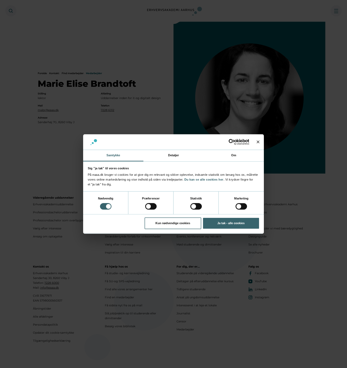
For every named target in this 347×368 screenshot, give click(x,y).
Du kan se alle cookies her (204, 179)
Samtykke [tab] (113, 155)
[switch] (151, 206)
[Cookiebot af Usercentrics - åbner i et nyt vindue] (231, 142)
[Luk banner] (258, 142)
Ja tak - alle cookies (231, 223)
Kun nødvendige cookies (172, 223)
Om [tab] (233, 155)
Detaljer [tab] (173, 155)
